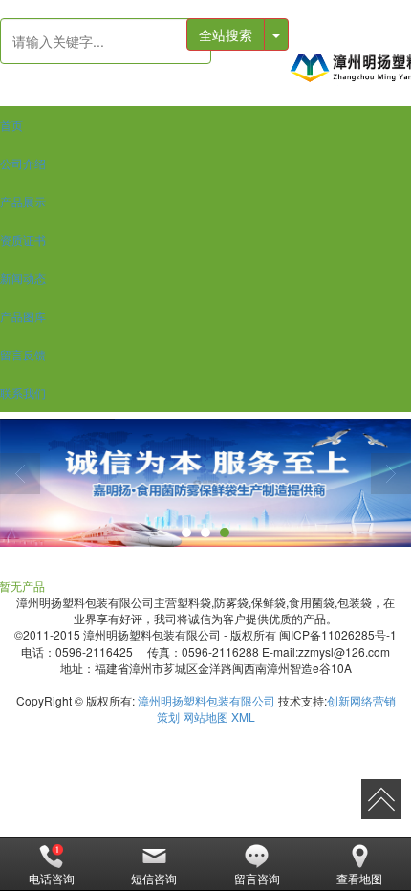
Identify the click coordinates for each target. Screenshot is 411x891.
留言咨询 (257, 878)
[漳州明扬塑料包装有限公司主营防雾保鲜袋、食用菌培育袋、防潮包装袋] (350, 67)
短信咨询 (154, 878)
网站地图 (205, 716)
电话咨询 (52, 878)
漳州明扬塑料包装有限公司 (206, 700)
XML (243, 716)
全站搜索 (225, 34)
